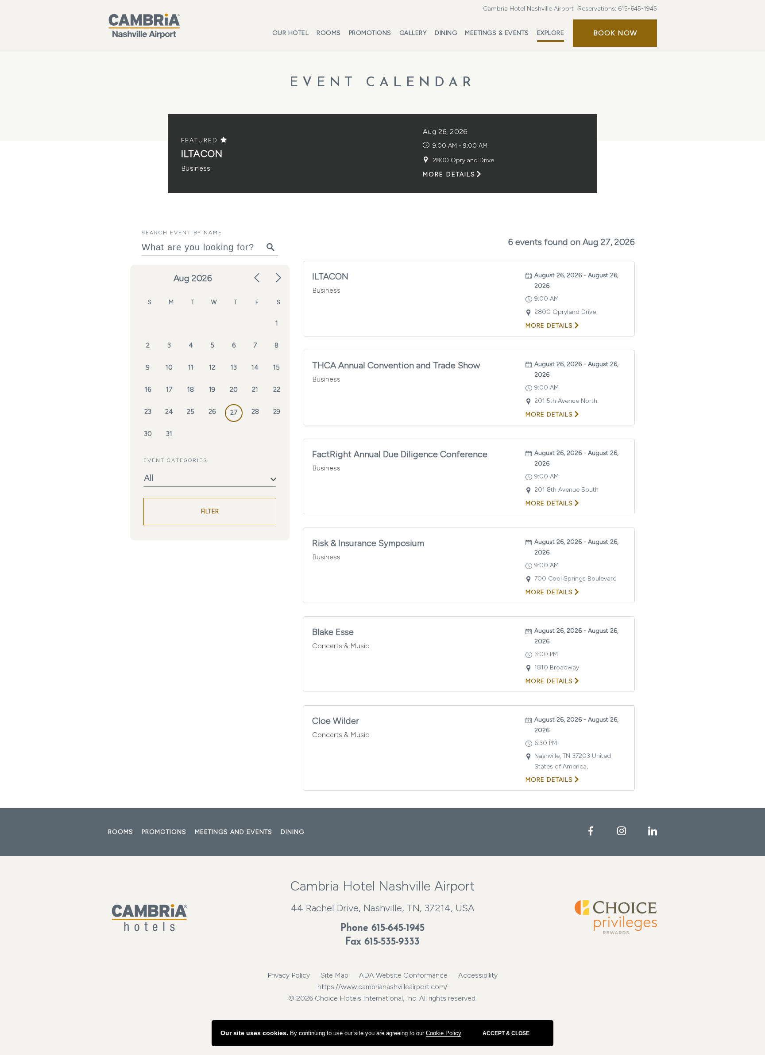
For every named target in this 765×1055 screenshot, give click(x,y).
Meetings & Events (497, 33)
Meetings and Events (233, 832)
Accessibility (478, 975)
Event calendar (382, 83)
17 (169, 390)
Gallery (413, 33)
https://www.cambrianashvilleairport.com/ (382, 986)
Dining (446, 33)
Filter (210, 511)
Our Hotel (290, 33)
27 (233, 413)
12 (212, 367)
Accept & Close (506, 1033)
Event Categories (175, 460)
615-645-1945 (637, 8)
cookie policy (443, 1033)
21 (255, 390)
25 (190, 412)
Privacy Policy (288, 975)
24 (169, 412)
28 (255, 412)
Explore (550, 33)
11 (190, 367)
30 (148, 434)
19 (212, 390)
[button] (615, 33)
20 (234, 390)
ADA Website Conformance (403, 975)
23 (147, 412)
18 (190, 390)
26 (212, 412)
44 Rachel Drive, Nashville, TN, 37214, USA (383, 908)
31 (169, 434)
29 (276, 412)
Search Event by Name (181, 232)
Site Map (334, 975)
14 (255, 367)
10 (169, 367)
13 (234, 367)
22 (276, 390)
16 (148, 390)
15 (276, 367)
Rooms (329, 33)
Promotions (370, 33)
